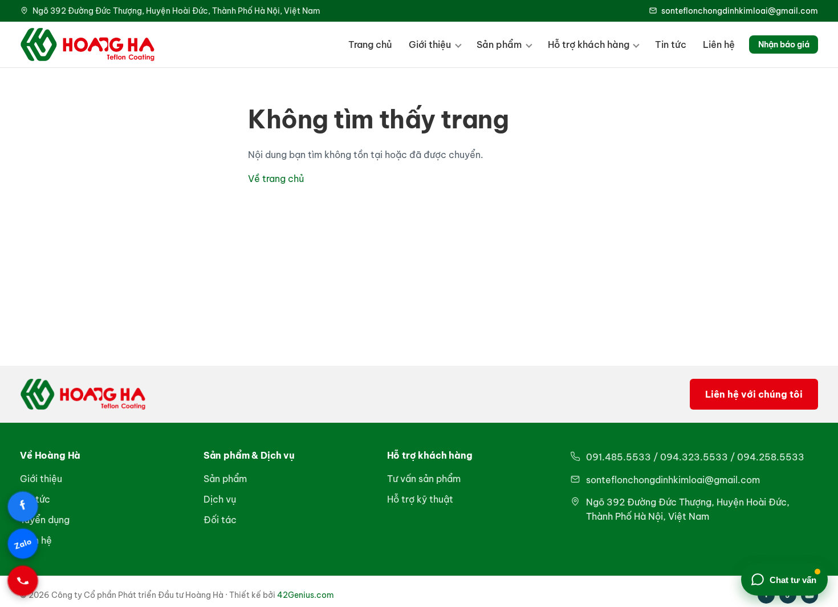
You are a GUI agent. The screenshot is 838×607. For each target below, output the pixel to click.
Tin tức (670, 44)
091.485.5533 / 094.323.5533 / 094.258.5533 (695, 457)
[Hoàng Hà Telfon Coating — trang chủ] (87, 44)
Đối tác (220, 519)
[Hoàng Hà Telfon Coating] (83, 394)
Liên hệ (719, 44)
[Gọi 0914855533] (23, 581)
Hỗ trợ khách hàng (588, 44)
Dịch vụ (220, 499)
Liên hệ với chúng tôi (754, 394)
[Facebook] (23, 506)
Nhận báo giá (783, 44)
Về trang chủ (276, 178)
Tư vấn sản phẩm (424, 478)
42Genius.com (305, 595)
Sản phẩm (499, 44)
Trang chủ (370, 44)
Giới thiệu (430, 44)
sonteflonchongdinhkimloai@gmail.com (739, 11)
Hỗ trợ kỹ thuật (420, 499)
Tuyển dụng (45, 519)
